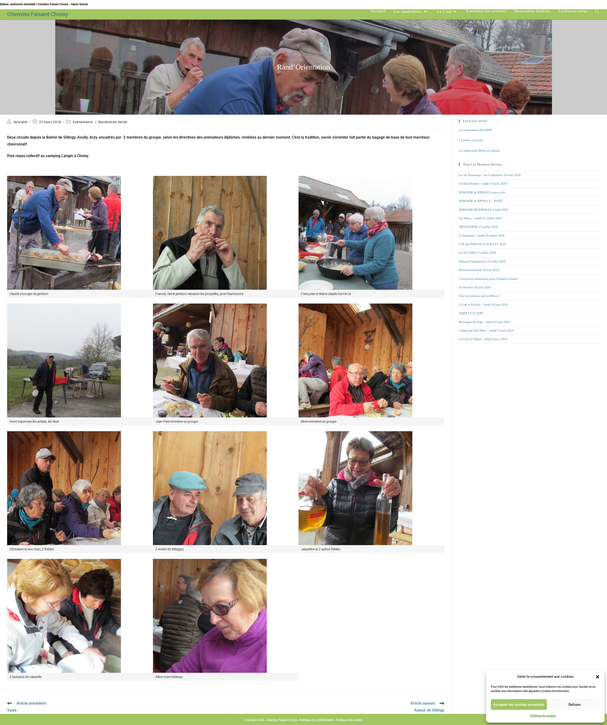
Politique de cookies (543, 715)
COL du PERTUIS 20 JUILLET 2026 (482, 244)
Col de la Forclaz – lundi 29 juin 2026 (483, 304)
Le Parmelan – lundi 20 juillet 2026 (482, 235)
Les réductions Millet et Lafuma (479, 150)
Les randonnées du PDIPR (475, 130)
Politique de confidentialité (316, 720)
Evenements (83, 122)
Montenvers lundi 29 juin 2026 (479, 270)
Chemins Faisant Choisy (37, 14)
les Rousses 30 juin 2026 (475, 287)
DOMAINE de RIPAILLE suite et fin (482, 192)
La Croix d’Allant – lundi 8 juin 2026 (483, 339)
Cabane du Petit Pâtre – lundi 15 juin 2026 (486, 330)
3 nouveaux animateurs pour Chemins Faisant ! (489, 279)
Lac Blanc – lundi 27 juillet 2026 (480, 218)
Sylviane (21, 122)
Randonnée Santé (112, 122)
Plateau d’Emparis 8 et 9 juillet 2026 (482, 261)
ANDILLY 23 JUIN (471, 313)
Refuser (575, 704)
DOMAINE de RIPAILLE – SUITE (480, 201)
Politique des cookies (349, 720)
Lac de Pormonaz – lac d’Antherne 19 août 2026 (490, 175)
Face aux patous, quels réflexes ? (480, 296)
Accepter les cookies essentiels (518, 704)
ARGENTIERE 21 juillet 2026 (478, 227)
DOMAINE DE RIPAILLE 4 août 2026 (483, 209)
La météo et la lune (471, 140)
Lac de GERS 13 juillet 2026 (477, 252)
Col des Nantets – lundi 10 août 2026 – (484, 183)
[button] (597, 676)
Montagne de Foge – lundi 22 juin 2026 (484, 322)
